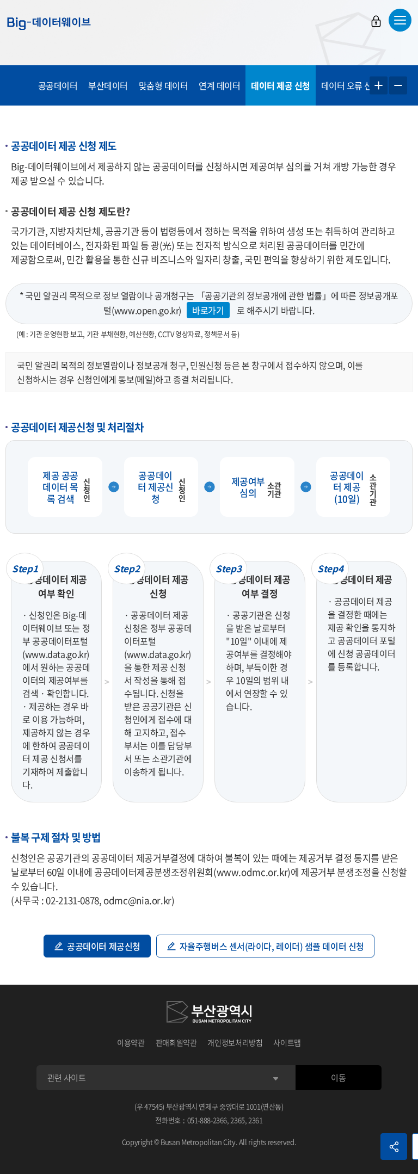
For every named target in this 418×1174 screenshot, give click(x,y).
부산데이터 (108, 85)
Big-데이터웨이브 (49, 23)
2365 (237, 1120)
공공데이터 (58, 85)
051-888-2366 (207, 1120)
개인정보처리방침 (234, 1042)
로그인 (376, 21)
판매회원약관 (176, 1042)
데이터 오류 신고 (350, 85)
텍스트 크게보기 (379, 86)
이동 (338, 1078)
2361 (255, 1120)
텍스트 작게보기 (398, 86)
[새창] (209, 1013)
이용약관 (131, 1042)
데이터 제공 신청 (280, 85)
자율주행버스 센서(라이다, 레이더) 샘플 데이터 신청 (272, 946)
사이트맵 (287, 1042)
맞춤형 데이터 (163, 85)
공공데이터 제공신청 (103, 946)
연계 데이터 (219, 85)
